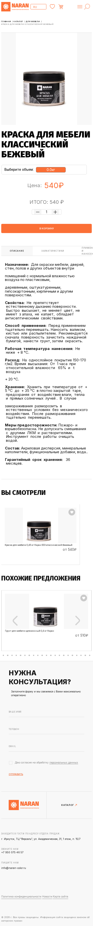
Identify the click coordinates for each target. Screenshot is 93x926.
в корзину (46, 228)
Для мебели (33, 21)
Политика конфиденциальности (21, 896)
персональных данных (63, 762)
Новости (47, 896)
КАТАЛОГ (68, 805)
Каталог (19, 21)
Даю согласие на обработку (46, 762)
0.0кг (51, 170)
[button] (3, 655)
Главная (6, 21)
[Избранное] (52, 6)
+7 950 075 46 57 (12, 852)
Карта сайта (60, 896)
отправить (16, 774)
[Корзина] (67, 6)
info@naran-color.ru (13, 867)
